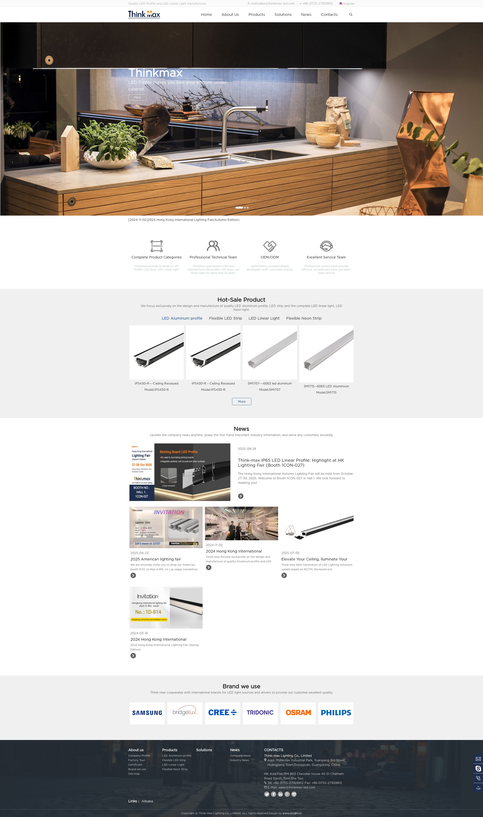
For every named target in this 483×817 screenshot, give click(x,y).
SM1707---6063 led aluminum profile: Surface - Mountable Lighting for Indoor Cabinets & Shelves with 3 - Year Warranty (269, 384)
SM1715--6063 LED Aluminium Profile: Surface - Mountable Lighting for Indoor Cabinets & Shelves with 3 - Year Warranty (326, 387)
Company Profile (139, 755)
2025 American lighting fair (155, 559)
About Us (230, 14)
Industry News (239, 760)
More (137, 90)
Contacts (329, 14)
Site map (134, 773)
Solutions (283, 14)
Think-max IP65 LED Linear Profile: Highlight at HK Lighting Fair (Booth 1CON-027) (291, 462)
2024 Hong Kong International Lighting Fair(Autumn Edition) (234, 551)
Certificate (135, 764)
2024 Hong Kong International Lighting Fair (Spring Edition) (158, 639)
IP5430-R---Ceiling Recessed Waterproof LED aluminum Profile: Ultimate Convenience (156, 384)
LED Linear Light (264, 318)
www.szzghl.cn (292, 813)
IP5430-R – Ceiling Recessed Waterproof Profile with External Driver (213, 384)
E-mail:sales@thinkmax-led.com (271, 3)
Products (256, 14)
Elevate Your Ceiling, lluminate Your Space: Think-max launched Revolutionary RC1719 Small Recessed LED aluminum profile (316, 559)
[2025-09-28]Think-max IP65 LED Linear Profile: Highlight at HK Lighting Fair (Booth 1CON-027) (201, 219)
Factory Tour (136, 760)
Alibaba (147, 801)
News (306, 14)
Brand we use (137, 769)
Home (206, 14)
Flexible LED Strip (225, 318)
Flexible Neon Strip (303, 318)
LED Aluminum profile (182, 318)
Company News (240, 755)
